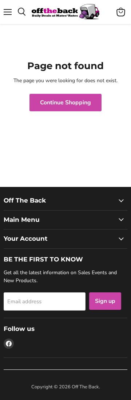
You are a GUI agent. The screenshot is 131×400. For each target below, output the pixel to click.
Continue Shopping (65, 103)
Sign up (105, 301)
